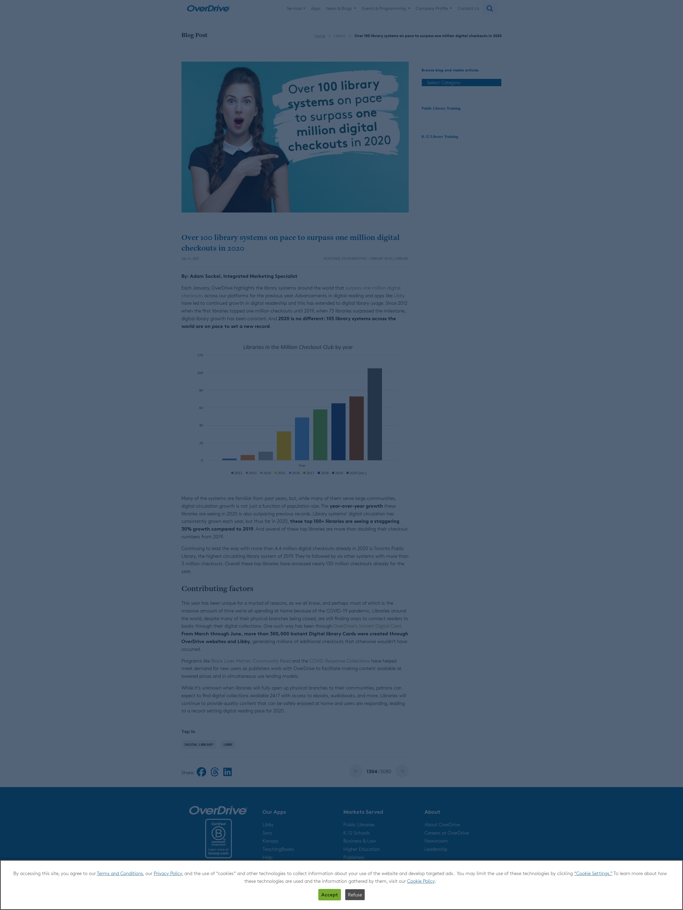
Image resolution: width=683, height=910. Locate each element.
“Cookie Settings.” (593, 873)
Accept (329, 894)
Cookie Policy (421, 881)
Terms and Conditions (120, 873)
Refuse (355, 894)
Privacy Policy (168, 873)
